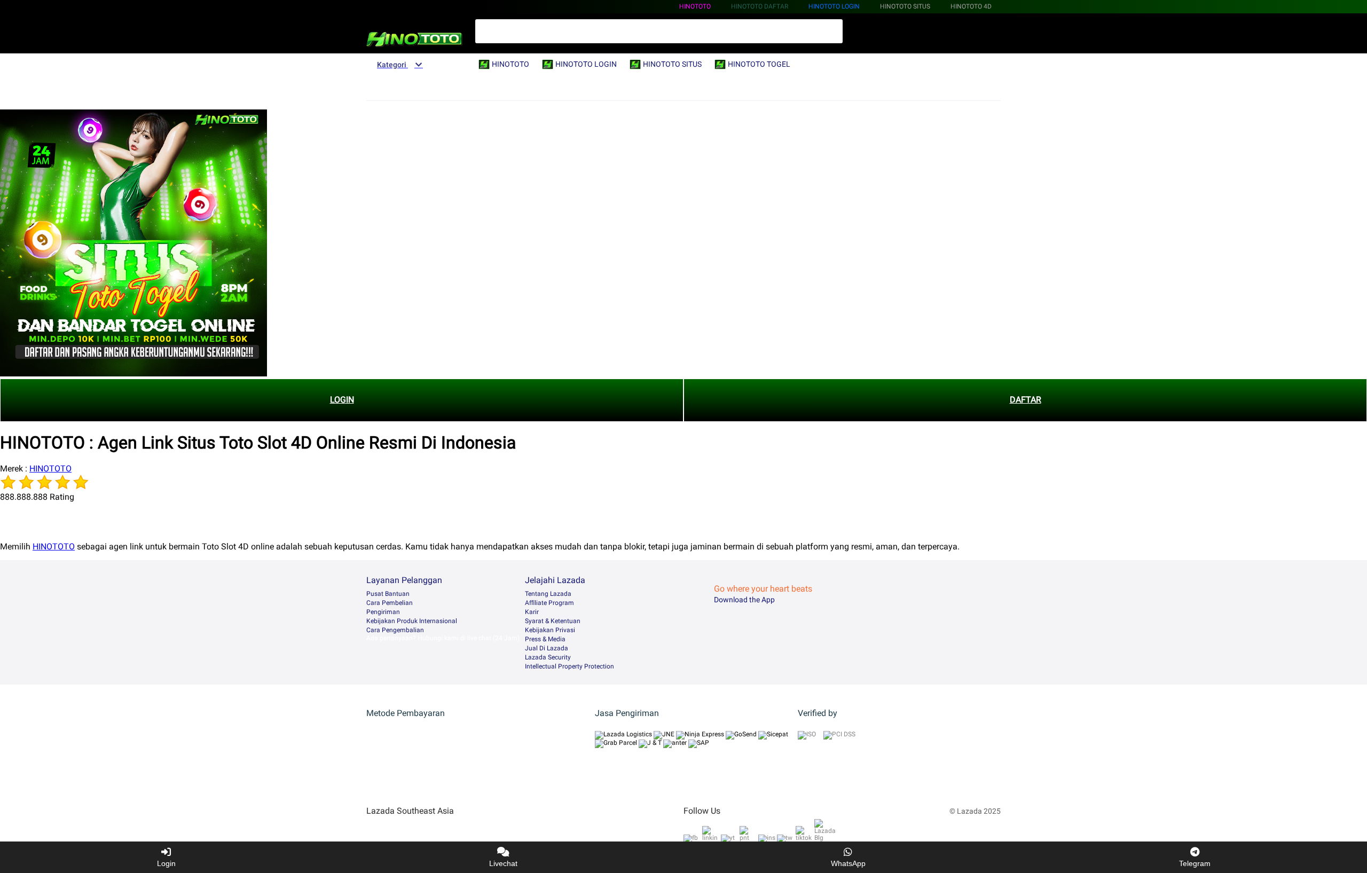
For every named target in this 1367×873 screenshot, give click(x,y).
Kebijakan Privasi (550, 630)
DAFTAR (1025, 400)
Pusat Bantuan (388, 593)
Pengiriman (383, 612)
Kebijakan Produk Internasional (411, 621)
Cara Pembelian (389, 603)
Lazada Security (548, 657)
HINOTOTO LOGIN (834, 6)
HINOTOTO (695, 6)
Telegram (1195, 863)
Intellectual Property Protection (569, 666)
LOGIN (342, 400)
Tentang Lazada (548, 593)
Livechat (503, 863)
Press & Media (545, 639)
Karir (532, 612)
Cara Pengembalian (395, 630)
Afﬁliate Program (549, 603)
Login (166, 863)
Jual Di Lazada (546, 648)
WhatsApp (848, 863)
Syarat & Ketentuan (552, 621)
